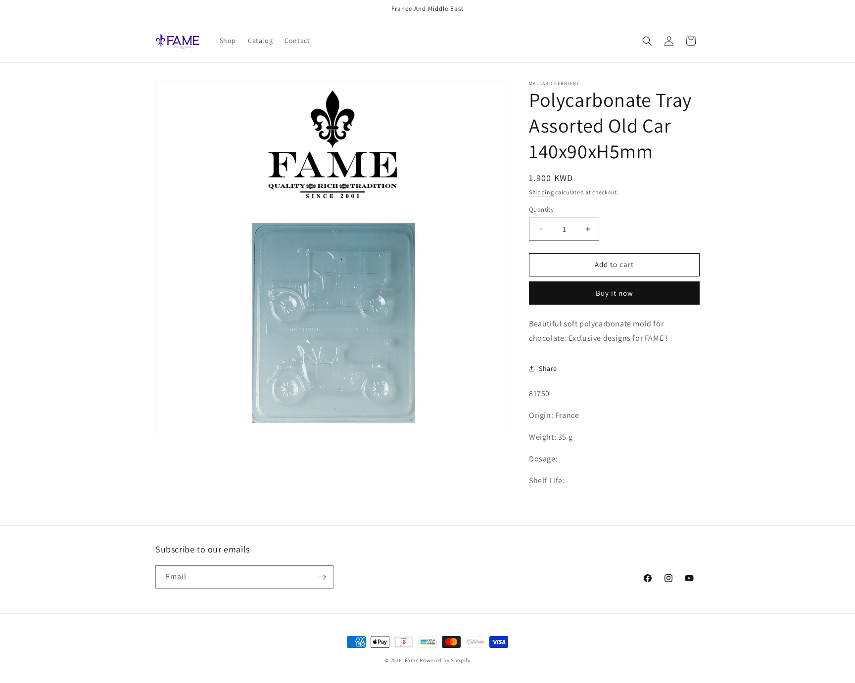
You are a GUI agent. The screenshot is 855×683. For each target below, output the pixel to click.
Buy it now (614, 293)
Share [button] (548, 368)
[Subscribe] (322, 577)
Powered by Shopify (445, 660)
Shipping (541, 192)
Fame (412, 660)
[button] (647, 41)
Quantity (541, 209)
